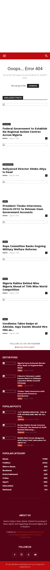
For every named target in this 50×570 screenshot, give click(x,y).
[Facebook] (14, 554)
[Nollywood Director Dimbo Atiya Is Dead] (25, 154)
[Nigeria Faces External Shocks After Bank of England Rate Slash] (9, 366)
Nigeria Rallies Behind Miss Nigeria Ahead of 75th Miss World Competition (25, 286)
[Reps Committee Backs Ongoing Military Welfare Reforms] (25, 232)
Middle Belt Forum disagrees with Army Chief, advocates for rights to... (31, 440)
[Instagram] (21, 554)
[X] (28, 554)
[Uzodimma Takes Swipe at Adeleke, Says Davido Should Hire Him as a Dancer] (25, 309)
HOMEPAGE (33, 86)
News (5, 201)
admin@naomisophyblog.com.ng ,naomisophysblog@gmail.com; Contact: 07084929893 (26, 535)
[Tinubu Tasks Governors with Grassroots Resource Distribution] (9, 394)
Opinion (21, 419)
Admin (5, 138)
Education (6, 124)
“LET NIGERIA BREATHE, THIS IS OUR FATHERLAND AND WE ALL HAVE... (31, 414)
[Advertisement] (25, 26)
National (21, 432)
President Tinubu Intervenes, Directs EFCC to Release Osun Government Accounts (23, 209)
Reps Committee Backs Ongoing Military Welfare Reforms (24, 248)
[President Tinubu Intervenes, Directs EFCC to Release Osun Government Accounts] (25, 192)
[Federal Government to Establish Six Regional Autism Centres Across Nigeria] (25, 114)
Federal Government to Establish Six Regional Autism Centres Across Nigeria (25, 132)
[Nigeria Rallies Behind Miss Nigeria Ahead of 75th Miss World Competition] (25, 269)
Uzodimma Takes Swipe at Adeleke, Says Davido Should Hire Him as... (25, 327)
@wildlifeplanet (25, 347)
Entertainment (8, 164)
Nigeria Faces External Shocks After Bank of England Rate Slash (31, 365)
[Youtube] (35, 554)
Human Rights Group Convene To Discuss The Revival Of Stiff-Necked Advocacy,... (32, 427)
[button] (4, 55)
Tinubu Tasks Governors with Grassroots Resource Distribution (30, 393)
